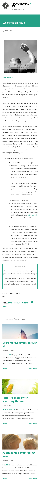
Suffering (25, 303)
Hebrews (17, 303)
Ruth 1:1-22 (6, 465)
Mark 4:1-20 (6, 410)
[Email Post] (32, 303)
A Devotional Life (20, 5)
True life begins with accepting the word (15, 399)
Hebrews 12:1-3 (7, 77)
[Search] (31, 3)
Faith (10, 303)
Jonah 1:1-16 (6, 355)
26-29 (13, 410)
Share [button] (4, 306)
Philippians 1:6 (32, 215)
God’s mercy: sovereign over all (19, 344)
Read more (33, 368)
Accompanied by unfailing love (18, 454)
